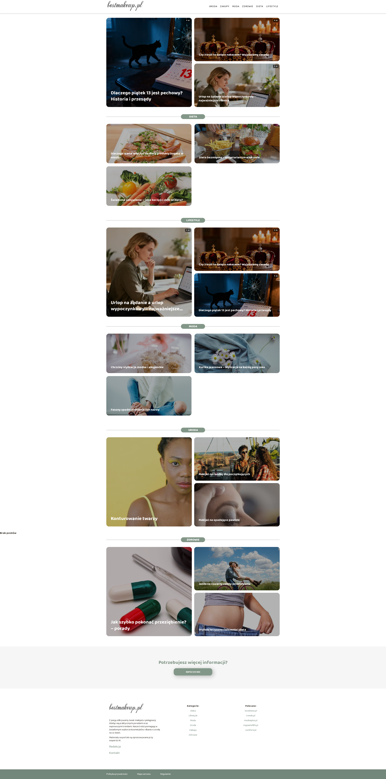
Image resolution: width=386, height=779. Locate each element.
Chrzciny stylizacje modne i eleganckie (137, 367)
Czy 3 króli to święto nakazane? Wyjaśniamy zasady (234, 55)
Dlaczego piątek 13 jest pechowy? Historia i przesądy (147, 96)
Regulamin (165, 774)
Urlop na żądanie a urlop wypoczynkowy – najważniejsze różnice (227, 98)
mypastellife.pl (250, 725)
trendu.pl (250, 716)
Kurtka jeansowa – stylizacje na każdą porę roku (232, 367)
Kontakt (114, 753)
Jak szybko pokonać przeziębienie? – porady (148, 625)
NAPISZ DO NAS (193, 672)
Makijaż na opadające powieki (219, 520)
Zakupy (224, 6)
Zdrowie (247, 6)
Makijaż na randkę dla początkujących (224, 474)
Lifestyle (272, 6)
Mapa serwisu (144, 774)
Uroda (213, 6)
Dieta (259, 6)
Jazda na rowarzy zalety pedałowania (224, 584)
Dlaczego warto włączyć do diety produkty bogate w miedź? (147, 155)
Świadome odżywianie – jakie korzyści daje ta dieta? (147, 200)
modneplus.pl (250, 720)
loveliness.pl (251, 711)
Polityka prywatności (116, 774)
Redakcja (115, 747)
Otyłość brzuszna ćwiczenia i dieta (222, 630)
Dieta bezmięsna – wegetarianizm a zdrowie (229, 157)
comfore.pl (250, 730)
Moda (235, 6)
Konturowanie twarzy (134, 519)
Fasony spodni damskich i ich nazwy (135, 410)
